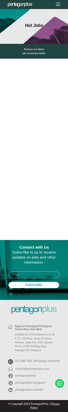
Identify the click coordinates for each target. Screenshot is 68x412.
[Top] (60, 393)
